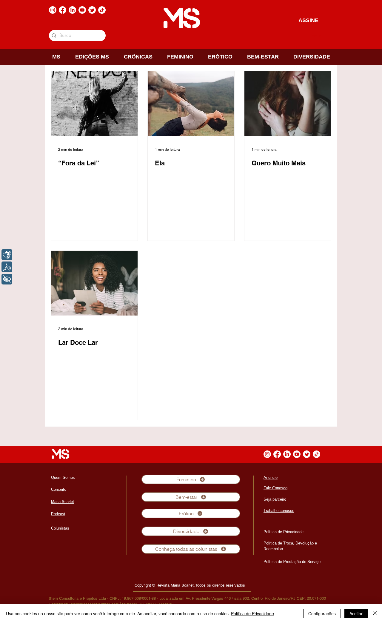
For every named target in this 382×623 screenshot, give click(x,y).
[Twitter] (92, 10)
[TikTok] (102, 10)
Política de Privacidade (252, 613)
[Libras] (6, 254)
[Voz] (6, 266)
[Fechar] (374, 613)
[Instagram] (52, 10)
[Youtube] (82, 10)
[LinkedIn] (72, 10)
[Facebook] (62, 10)
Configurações (322, 613)
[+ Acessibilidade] (6, 279)
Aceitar (356, 613)
